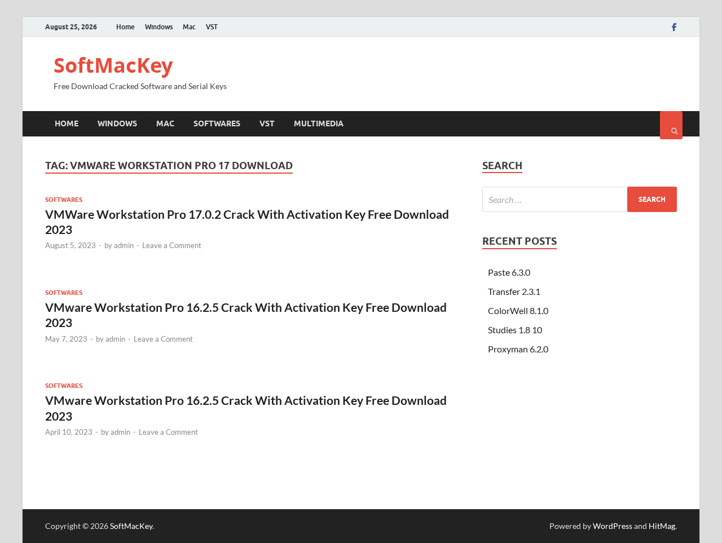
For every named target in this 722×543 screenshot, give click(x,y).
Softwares (216, 123)
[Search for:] (579, 199)
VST (212, 27)
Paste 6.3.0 (509, 272)
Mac (189, 27)
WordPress (612, 526)
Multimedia (319, 123)
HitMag (662, 526)
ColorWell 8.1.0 (518, 310)
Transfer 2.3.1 (514, 291)
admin (124, 245)
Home (125, 27)
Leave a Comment (171, 245)
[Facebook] (674, 27)
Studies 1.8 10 (515, 329)
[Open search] (671, 125)
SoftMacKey (113, 65)
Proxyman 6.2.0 (518, 348)
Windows (159, 27)
